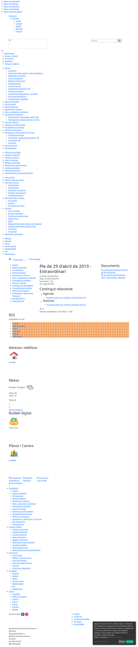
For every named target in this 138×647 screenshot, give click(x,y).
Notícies (15, 334)
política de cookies (114, 637)
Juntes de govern (19, 272)
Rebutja (122, 642)
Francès (19, 31)
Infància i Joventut (19, 596)
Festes (14, 604)
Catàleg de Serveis (19, 532)
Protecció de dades (81, 619)
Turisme (15, 565)
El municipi (13, 553)
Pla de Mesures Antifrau (22, 288)
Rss (13, 586)
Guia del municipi (19, 560)
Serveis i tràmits (15, 527)
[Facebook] (23, 614)
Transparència (18, 301)
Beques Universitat (20, 540)
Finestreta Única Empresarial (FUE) (26, 550)
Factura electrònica (20, 547)
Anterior (12, 410)
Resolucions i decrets (21, 275)
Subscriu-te (13, 427)
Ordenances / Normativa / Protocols (27, 519)
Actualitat (13, 571)
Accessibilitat (79, 624)
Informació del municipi (22, 563)
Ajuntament (18, 259)
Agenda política (18, 326)
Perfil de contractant (20, 291)
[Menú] (2, 51)
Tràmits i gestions (19, 535)
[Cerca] (119, 40)
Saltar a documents (11, 6)
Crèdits (77, 614)
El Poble (15, 607)
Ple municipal (34, 259)
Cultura (15, 599)
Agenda (15, 323)
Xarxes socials (18, 581)
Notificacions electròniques (23, 542)
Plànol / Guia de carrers (21, 558)
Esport (15, 602)
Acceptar (130, 642)
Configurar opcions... (101, 642)
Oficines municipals (20, 529)
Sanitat (15, 609)
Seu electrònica (18, 298)
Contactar (13, 16)
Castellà (19, 23)
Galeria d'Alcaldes (19, 267)
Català (18, 21)
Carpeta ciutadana (19, 545)
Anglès (18, 26)
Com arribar (17, 555)
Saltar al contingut (10, 4)
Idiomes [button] (15, 18)
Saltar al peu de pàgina (12, 11)
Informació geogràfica (21, 568)
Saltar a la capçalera (11, 1)
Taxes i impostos (19, 537)
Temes (11, 591)
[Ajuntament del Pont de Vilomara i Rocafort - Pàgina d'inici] (28, 43)
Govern (15, 265)
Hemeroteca (17, 589)
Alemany (19, 29)
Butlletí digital (18, 584)
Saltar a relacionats (11, 9)
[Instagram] (26, 614)
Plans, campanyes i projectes (24, 278)
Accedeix (12, 362)
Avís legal (77, 621)
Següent (19, 410)
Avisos (14, 328)
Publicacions (17, 336)
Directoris (16, 331)
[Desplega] (25, 260)
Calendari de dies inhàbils (22, 285)
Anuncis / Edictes (19, 283)
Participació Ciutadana (21, 280)
